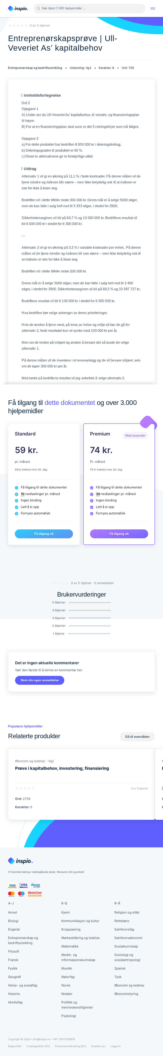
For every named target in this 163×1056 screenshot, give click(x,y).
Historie (14, 994)
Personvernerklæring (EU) (70, 1046)
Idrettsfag (15, 1002)
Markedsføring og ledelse (80, 938)
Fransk (13, 960)
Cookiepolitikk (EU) (38, 1046)
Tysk (117, 977)
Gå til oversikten (137, 736)
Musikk (66, 968)
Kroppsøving (70, 929)
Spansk (119, 968)
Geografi (14, 977)
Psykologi (68, 1016)
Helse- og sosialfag (22, 985)
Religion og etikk (126, 912)
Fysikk (12, 968)
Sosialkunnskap (126, 946)
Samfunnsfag (124, 929)
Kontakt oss (98, 1046)
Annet (12, 912)
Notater (67, 994)
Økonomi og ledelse (129, 985)
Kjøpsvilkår (14, 1046)
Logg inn (116, 1046)
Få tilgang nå (43, 533)
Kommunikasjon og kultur (80, 921)
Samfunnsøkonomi (128, 938)
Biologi (13, 921)
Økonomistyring (126, 994)
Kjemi (65, 912)
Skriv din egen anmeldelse (40, 680)
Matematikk (70, 946)
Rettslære (121, 921)
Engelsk (14, 929)
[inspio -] (18, 8)
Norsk (65, 985)
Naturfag (67, 977)
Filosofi (13, 951)
